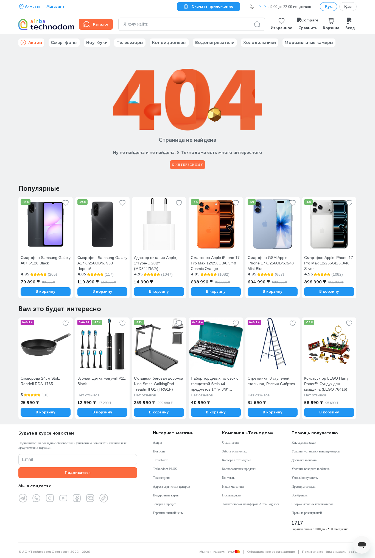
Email (27, 459)
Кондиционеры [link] (169, 42)
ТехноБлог (160, 460)
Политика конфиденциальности (329, 552)
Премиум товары (303, 486)
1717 (297, 523)
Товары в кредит (164, 504)
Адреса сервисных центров (171, 486)
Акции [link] (35, 42)
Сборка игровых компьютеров (313, 504)
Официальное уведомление (271, 552)
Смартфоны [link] (64, 42)
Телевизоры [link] (129, 42)
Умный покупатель (305, 478)
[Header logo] (45, 24)
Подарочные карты (166, 495)
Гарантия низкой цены (168, 513)
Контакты (228, 478)
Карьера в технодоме (236, 460)
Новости (159, 451)
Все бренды (299, 495)
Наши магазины (233, 486)
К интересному (187, 164)
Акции (157, 442)
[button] (281, 24)
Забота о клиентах (234, 451)
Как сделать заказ (304, 442)
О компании (230, 442)
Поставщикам (231, 495)
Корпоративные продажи (239, 469)
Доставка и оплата (304, 460)
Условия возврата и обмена (310, 469)
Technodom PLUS (165, 469)
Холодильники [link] (259, 42)
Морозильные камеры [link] (309, 42)
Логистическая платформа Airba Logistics (250, 504)
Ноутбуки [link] (97, 42)
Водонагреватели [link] (214, 42)
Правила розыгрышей (307, 513)
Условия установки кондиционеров (316, 451)
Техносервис (161, 478)
